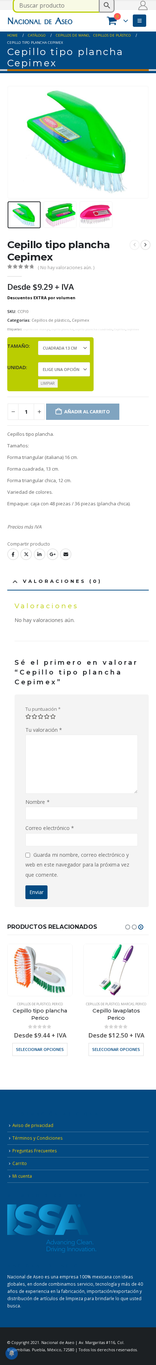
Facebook (13, 554)
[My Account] (143, 5)
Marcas (127, 1004)
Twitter (26, 554)
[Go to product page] (40, 969)
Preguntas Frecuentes (34, 1150)
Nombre (37, 801)
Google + (52, 554)
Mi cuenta (22, 1176)
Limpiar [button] (48, 383)
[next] (145, 245)
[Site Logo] (40, 20)
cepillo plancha (62, 329)
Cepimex (80, 320)
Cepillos (120, 329)
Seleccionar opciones (40, 1049)
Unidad (16, 367)
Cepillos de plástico (51, 320)
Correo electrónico (49, 828)
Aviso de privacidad (32, 1125)
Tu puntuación (43, 709)
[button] (139, 20)
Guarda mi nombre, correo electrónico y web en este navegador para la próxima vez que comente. (77, 864)
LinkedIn (39, 554)
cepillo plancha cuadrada (93, 329)
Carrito (19, 1163)
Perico (57, 1004)
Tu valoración (43, 729)
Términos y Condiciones (37, 1138)
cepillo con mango (36, 329)
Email (65, 554)
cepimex (133, 329)
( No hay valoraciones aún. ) (66, 267)
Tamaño (18, 346)
